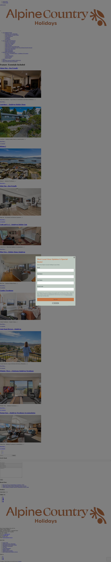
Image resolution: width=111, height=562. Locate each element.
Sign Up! (55, 299)
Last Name (39, 280)
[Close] (74, 257)
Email (38, 267)
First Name (39, 273)
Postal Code (40, 286)
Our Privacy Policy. (46, 295)
